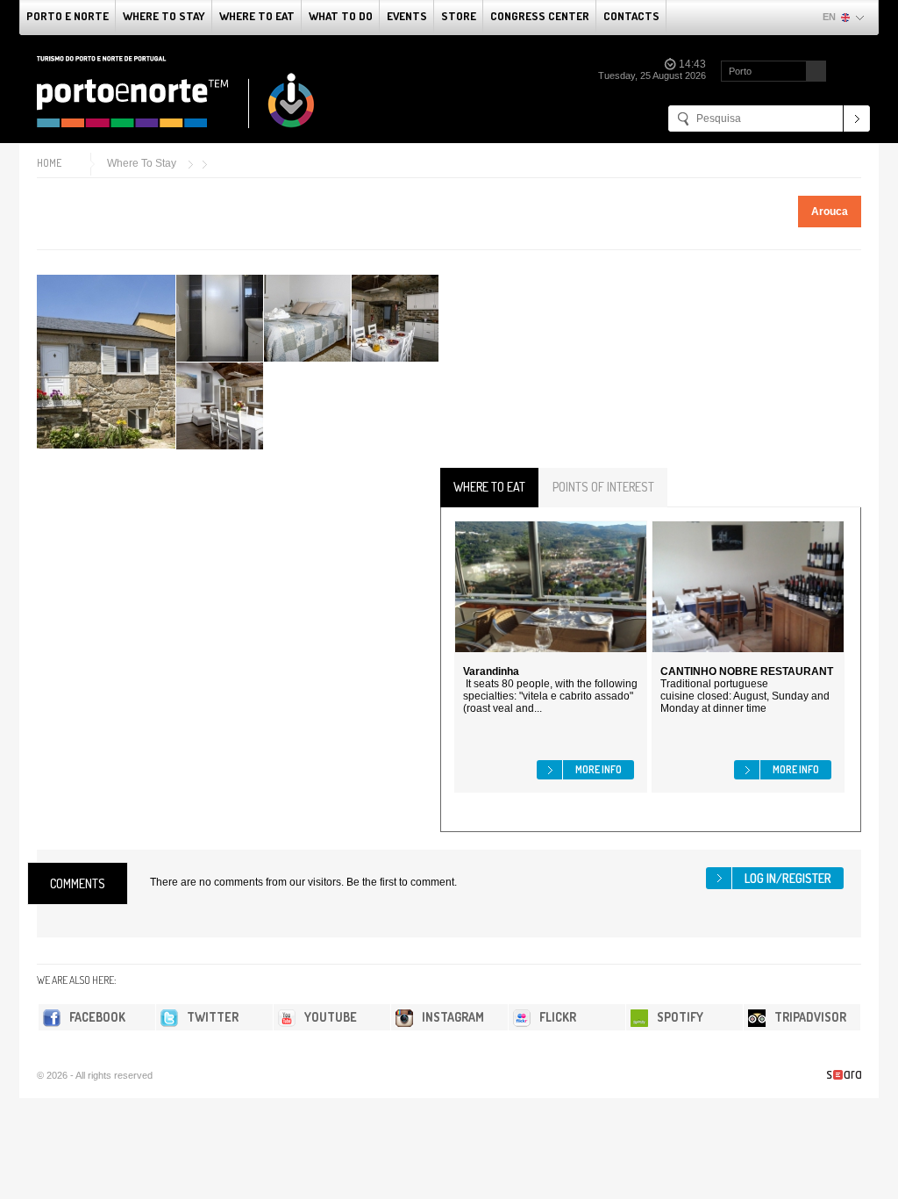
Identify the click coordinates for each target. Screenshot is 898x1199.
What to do (341, 16)
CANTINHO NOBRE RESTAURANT (746, 671)
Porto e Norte (67, 16)
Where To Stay (164, 16)
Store (458, 16)
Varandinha (491, 671)
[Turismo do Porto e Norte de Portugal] (176, 92)
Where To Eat (257, 16)
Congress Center (539, 16)
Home (49, 162)
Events (407, 16)
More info (598, 769)
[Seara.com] (844, 1075)
